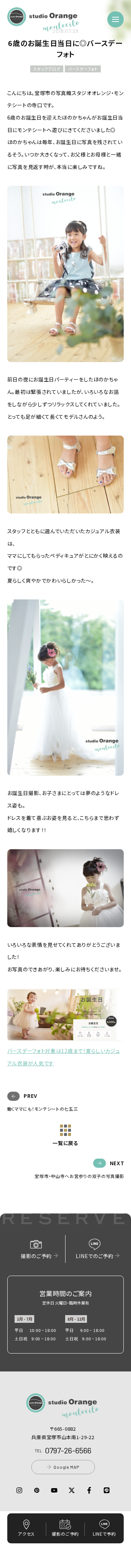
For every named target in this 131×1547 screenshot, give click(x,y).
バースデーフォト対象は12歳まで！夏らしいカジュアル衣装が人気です (63, 1056)
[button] (43, 27)
